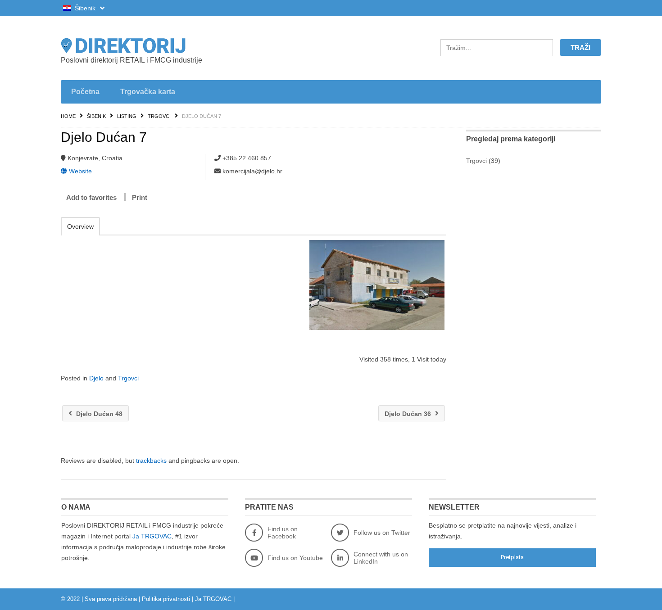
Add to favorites (91, 197)
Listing (126, 116)
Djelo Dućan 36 (409, 413)
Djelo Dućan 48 (98, 413)
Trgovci (159, 116)
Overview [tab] (80, 226)
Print (139, 197)
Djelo (96, 378)
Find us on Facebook (283, 532)
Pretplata (512, 557)
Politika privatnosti (166, 599)
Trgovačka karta (147, 91)
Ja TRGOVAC (152, 536)
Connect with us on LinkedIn (381, 558)
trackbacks (151, 460)
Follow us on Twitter (382, 532)
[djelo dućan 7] (376, 285)
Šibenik (85, 8)
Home (68, 116)
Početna (85, 91)
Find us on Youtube (295, 557)
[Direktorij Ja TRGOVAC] (146, 45)
